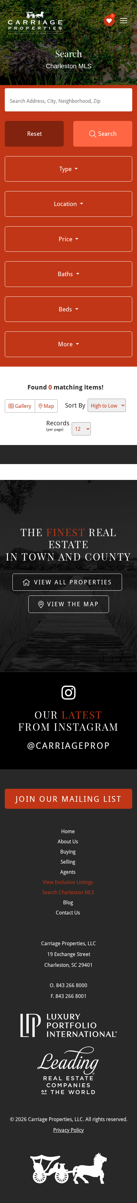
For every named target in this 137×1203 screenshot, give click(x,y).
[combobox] (68, 99)
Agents (68, 871)
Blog (68, 902)
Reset (34, 133)
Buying (68, 851)
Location (66, 204)
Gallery (22, 405)
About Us (68, 841)
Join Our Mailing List (69, 799)
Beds (66, 309)
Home (68, 831)
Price (66, 239)
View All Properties (72, 582)
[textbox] (70, 100)
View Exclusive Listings (68, 882)
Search (107, 133)
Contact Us (68, 912)
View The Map (72, 604)
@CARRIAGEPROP (68, 745)
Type (66, 169)
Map (48, 405)
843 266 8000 (71, 985)
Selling (68, 861)
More (66, 344)
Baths (66, 274)
